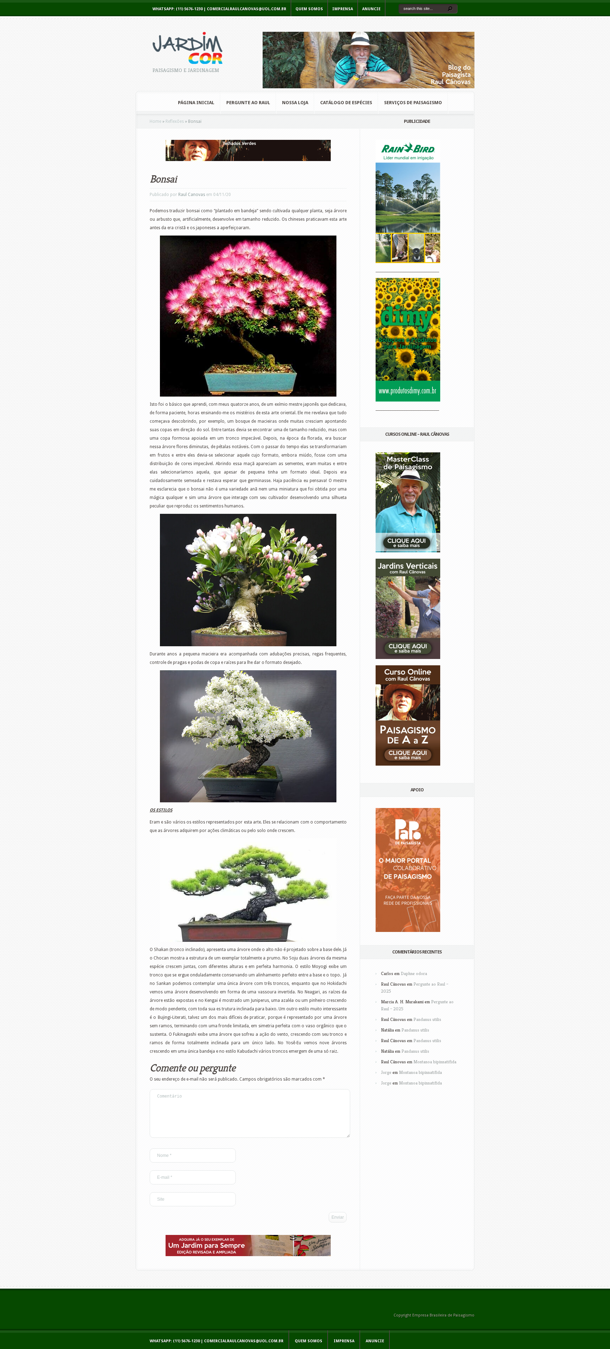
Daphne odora (414, 973)
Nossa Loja (295, 102)
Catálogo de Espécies (346, 102)
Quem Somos (309, 9)
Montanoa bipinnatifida (434, 1062)
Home (155, 121)
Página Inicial (196, 102)
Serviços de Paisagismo (413, 102)
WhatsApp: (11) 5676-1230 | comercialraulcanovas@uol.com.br (219, 9)
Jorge (386, 1072)
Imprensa (342, 9)
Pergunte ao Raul (248, 102)
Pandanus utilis (427, 1019)
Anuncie (371, 9)
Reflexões (175, 121)
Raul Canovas (191, 194)
